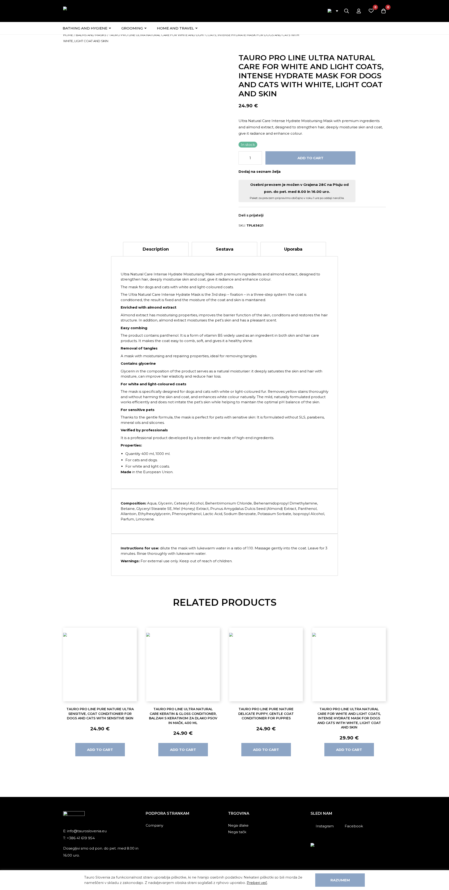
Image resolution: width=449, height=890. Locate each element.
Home (68, 35)
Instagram (325, 826)
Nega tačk (237, 832)
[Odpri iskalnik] (346, 11)
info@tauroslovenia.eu (87, 831)
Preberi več (257, 882)
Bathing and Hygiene (85, 28)
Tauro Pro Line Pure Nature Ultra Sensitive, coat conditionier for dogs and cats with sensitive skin (100, 713)
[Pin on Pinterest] (285, 215)
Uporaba (293, 249)
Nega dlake (238, 825)
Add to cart (310, 158)
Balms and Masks (91, 35)
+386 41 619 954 (81, 838)
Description (156, 249)
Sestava (224, 249)
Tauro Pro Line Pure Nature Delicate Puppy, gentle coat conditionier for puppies (266, 713)
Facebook (354, 826)
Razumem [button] (340, 880)
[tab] (155, 249)
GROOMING (132, 28)
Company (154, 825)
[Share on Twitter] (278, 215)
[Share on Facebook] (272, 215)
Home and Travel (175, 28)
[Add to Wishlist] (286, 171)
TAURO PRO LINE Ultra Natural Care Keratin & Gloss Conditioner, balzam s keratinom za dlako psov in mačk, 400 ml (183, 716)
